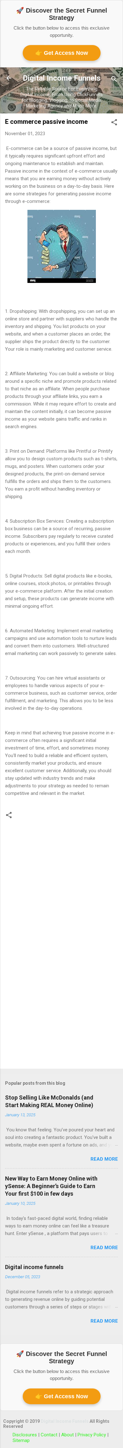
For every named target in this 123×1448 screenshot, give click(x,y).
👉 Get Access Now (61, 53)
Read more (104, 1159)
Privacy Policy (92, 1435)
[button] (114, 123)
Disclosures (25, 1435)
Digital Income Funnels (62, 78)
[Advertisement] (61, 1014)
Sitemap (21, 1440)
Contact (50, 1435)
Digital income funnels (34, 1267)
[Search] (114, 80)
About (68, 1435)
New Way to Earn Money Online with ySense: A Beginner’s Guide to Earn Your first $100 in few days (51, 1186)
